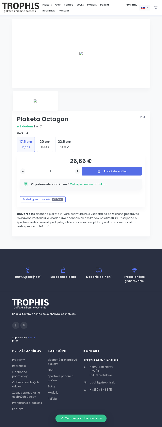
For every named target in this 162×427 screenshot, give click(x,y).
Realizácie (49, 10)
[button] (144, 8)
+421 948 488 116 (101, 390)
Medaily (92, 4)
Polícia (104, 4)
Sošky (80, 4)
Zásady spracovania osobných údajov (26, 395)
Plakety (47, 4)
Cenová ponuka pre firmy (83, 418)
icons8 (31, 337)
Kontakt (64, 10)
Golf (58, 4)
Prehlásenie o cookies (27, 403)
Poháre (68, 4)
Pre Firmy (131, 4)
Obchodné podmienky (20, 374)
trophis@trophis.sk (102, 382)
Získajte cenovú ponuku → (89, 184)
